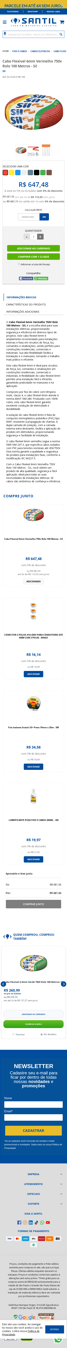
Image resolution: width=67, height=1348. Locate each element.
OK (44, 217)
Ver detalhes (50, 1034)
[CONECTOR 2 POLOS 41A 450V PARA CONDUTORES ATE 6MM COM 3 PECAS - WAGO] (33, 615)
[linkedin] (31, 1222)
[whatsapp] (42, 1222)
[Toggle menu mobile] (6, 22)
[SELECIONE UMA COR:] (11, 172)
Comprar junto (33, 904)
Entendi (54, 1329)
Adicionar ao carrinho (33, 1014)
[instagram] (25, 1222)
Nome (8, 1098)
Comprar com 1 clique (33, 256)
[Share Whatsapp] (41, 279)
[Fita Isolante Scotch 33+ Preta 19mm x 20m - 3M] (33, 708)
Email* (8, 1111)
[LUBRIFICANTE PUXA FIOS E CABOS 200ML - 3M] (33, 801)
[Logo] (33, 22)
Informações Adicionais (22, 311)
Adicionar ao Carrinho (33, 248)
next (63, 984)
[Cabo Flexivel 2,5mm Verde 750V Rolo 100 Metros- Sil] (33, 963)
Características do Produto (26, 304)
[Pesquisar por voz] (5, 33)
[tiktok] (36, 1222)
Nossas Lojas (53, 11)
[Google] (24, 1318)
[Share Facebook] (26, 279)
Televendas (13, 11)
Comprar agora (33, 1024)
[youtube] (48, 1222)
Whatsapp (33, 11)
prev (3, 984)
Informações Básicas (21, 297)
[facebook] (19, 1222)
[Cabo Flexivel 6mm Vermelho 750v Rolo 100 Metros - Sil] (33, 520)
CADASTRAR (33, 1130)
